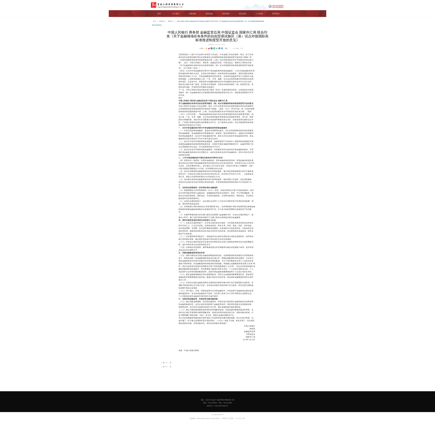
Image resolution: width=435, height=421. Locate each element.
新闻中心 (170, 21)
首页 (154, 21)
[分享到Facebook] (212, 48)
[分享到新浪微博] (209, 48)
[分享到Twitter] (217, 48)
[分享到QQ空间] (206, 48)
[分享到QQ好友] (219, 48)
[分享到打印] (222, 48)
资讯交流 (162, 21)
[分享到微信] (214, 48)
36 (226, 48)
